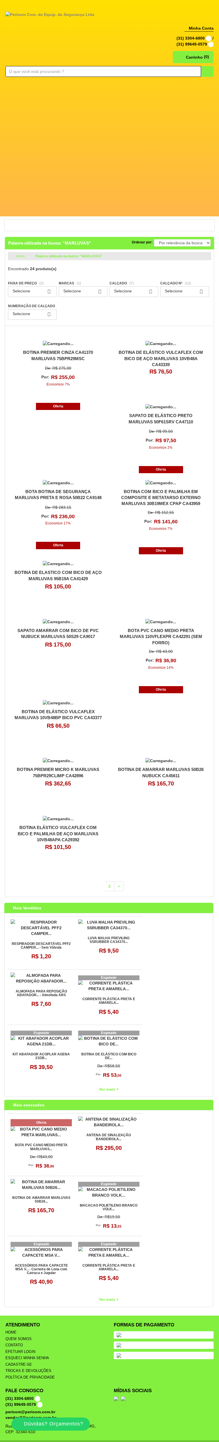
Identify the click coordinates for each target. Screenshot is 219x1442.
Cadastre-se (18, 1364)
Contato (14, 1345)
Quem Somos (18, 1339)
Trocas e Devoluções (28, 1371)
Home (11, 1332)
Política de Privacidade (30, 1377)
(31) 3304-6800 (191, 38)
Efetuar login (20, 1351)
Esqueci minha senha (27, 1358)
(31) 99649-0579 (192, 44)
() (197, 56)
